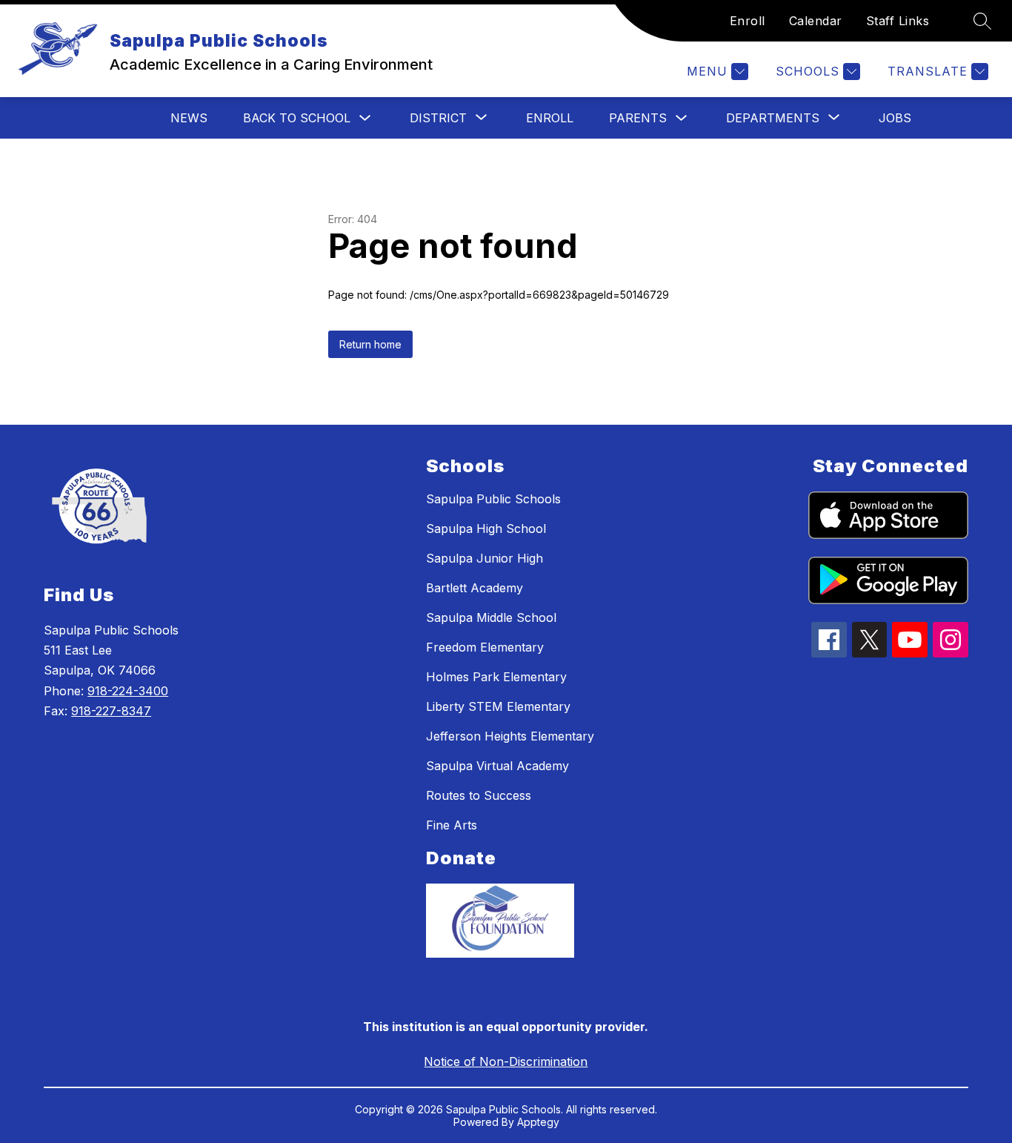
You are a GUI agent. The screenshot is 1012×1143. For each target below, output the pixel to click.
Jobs (895, 117)
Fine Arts (451, 825)
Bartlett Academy (474, 587)
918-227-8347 (111, 710)
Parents (638, 117)
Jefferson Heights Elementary (510, 736)
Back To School (296, 117)
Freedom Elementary (485, 647)
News (188, 117)
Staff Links (898, 20)
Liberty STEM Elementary (498, 706)
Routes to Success (478, 795)
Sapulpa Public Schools (493, 498)
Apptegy (538, 1122)
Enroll (747, 20)
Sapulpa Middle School (491, 617)
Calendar (815, 20)
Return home (370, 344)
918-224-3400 (127, 690)
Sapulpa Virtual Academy (497, 765)
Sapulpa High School (486, 528)
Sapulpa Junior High (484, 558)
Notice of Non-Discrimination (505, 1061)
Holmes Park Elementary (496, 676)
